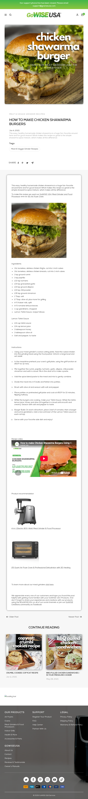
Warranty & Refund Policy (71, 725)
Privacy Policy (66, 717)
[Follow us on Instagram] (47, 779)
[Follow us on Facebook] (33, 779)
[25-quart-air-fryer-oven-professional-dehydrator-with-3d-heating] (44, 550)
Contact (8, 754)
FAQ (34, 721)
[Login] (77, 15)
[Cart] (82, 15)
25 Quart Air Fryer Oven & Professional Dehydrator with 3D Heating (40, 568)
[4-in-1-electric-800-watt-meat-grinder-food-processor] (44, 511)
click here (50, 585)
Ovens (7, 721)
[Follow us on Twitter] (26, 779)
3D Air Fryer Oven (36, 197)
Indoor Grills (10, 731)
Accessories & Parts (13, 739)
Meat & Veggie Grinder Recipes (27, 114)
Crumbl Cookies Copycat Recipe (22, 673)
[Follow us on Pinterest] (40, 779)
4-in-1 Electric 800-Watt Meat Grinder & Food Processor (36, 528)
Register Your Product (42, 717)
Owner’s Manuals (12, 766)
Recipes (8, 758)
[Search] (10, 15)
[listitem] (18, 163)
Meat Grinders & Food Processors (14, 726)
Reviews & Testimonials (15, 762)
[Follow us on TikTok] (61, 779)
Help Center (37, 725)
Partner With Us (39, 729)
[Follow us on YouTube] (54, 779)
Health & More (11, 735)
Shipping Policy (66, 721)
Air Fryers (9, 717)
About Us (9, 750)
